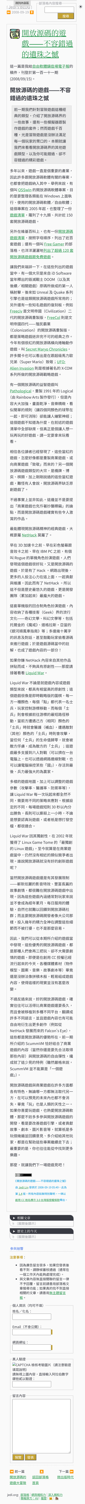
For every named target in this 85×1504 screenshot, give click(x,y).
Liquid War (35, 672)
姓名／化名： (22, 1311)
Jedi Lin (23, 1187)
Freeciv (16, 311)
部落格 (24, 1494)
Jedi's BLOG (19, 7)
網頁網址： (20, 1342)
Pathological (20, 390)
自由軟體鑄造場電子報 (50, 66)
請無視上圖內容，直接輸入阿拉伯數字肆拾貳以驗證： (40, 1376)
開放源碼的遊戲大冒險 (18, 1479)
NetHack (29, 534)
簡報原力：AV (30, 1498)
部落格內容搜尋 (50, 3)
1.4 (20, 1194)
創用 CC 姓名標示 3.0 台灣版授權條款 (37, 1200)
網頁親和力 (38, 1494)
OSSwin (25, 189)
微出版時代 (65, 1476)
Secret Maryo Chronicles (46, 349)
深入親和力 (55, 1494)
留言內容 (19, 1395)
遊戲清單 (17, 215)
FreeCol (53, 317)
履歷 (44, 1498)
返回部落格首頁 (40, 1479)
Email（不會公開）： (27, 1326)
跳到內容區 (22, 3)
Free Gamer (54, 243)
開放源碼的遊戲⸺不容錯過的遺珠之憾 (47, 43)
